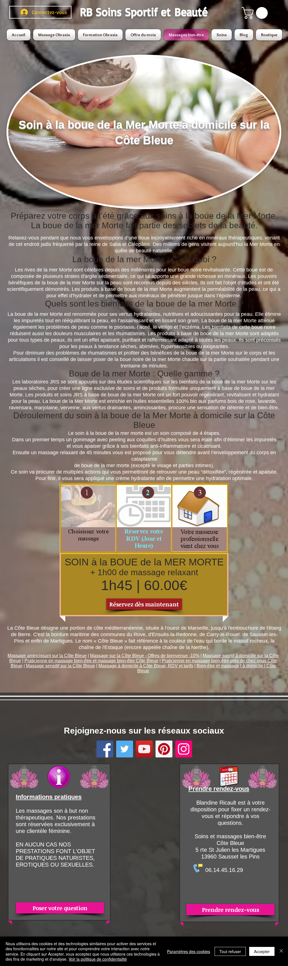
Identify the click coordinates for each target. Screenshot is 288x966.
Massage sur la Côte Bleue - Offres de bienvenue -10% (144, 655)
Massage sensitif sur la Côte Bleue (60, 665)
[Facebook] (104, 749)
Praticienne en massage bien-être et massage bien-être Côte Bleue (91, 660)
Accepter (262, 951)
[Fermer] (281, 951)
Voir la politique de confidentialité (98, 959)
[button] (256, 13)
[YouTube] (144, 749)
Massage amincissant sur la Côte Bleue (47, 655)
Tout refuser (230, 951)
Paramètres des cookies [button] (188, 951)
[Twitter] (124, 749)
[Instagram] (183, 749)
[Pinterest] (164, 749)
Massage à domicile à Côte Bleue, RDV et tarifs (145, 665)
